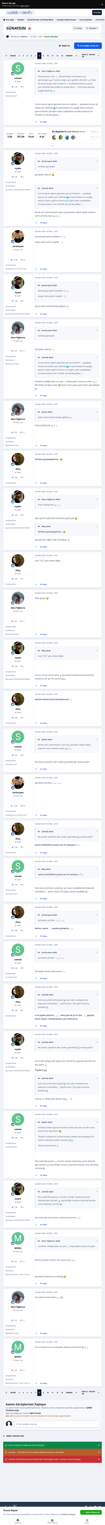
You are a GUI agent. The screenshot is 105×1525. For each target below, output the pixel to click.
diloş (17, 469)
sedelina (23, 36)
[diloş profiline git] (18, 459)
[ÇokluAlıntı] (36, 122)
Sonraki (69, 56)
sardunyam (18, 246)
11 (52, 56)
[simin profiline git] (60, 137)
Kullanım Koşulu (68, 1514)
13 (62, 56)
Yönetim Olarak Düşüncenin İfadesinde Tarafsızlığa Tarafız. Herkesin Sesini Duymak (45, 1459)
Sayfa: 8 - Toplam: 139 (88, 56)
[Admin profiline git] (67, 137)
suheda (18, 78)
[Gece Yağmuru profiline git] (73, 137)
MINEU (18, 1248)
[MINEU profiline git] (18, 1238)
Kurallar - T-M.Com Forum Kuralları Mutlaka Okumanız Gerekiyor (36, 1452)
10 (48, 56)
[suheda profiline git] (18, 68)
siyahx (18, 168)
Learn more (5, 4)
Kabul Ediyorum (93, 1512)
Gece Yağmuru (18, 337)
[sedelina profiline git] (7, 36)
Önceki (13, 56)
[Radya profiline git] (54, 137)
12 (57, 56)
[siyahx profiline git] (18, 158)
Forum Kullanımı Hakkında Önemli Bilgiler (27, 1445)
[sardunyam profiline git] (18, 236)
